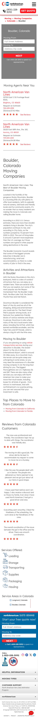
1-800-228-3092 (10, 654)
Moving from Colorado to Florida (19, 411)
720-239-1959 (8, 108)
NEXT (19, 55)
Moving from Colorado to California (20, 409)
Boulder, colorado (19, 605)
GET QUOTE (28, 10)
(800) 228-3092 (12, 10)
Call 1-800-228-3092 (14, 60)
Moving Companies (23, 18)
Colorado (11, 21)
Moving (8, 18)
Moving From (9, 38)
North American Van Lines (16, 93)
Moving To (8, 45)
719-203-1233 (8, 138)
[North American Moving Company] (12, 7)
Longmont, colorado (19, 600)
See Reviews (25, 114)
